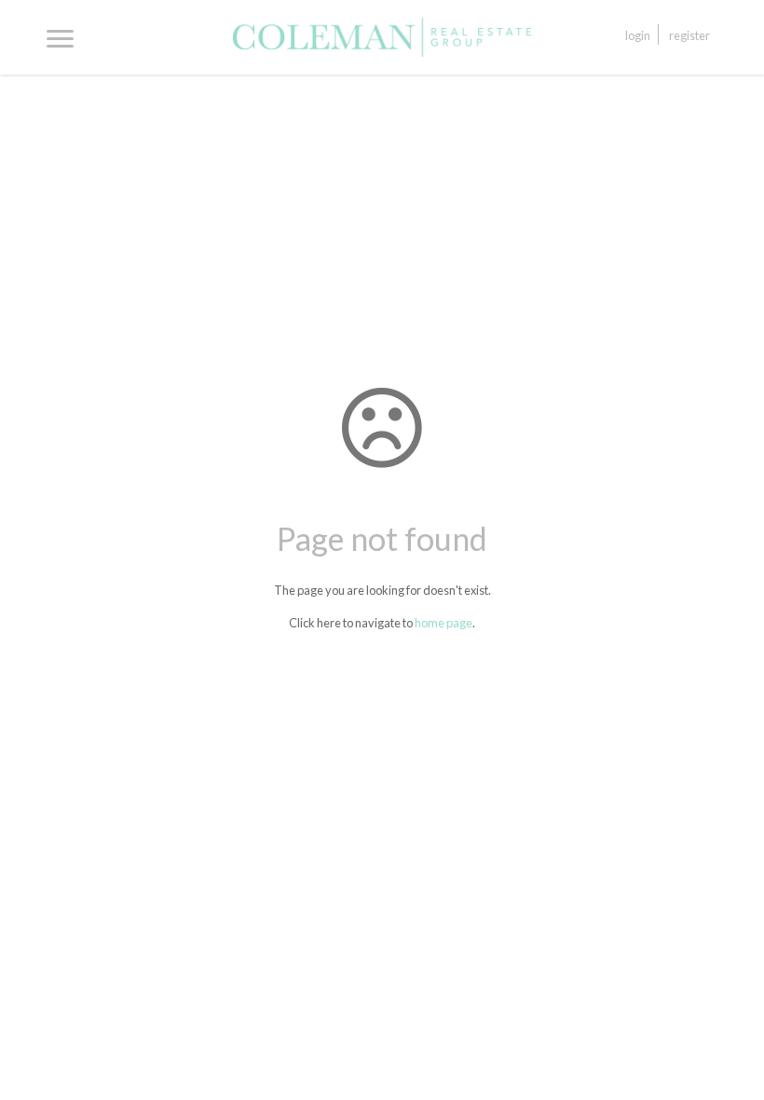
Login (637, 35)
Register (689, 35)
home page (443, 622)
